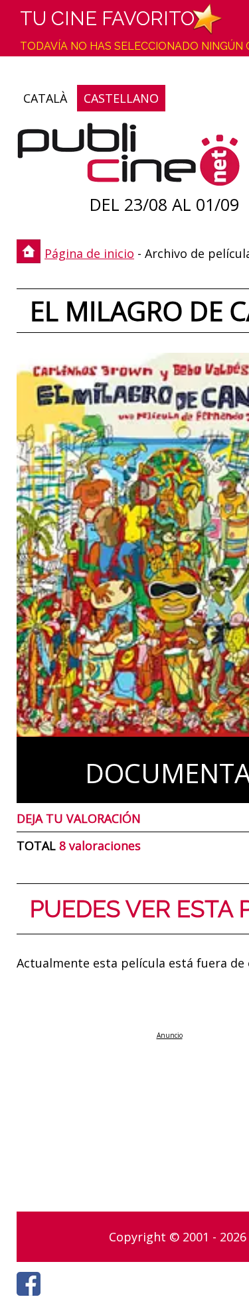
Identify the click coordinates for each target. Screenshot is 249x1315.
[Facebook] (32, 1299)
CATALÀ (45, 98)
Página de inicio (89, 253)
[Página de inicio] (128, 157)
